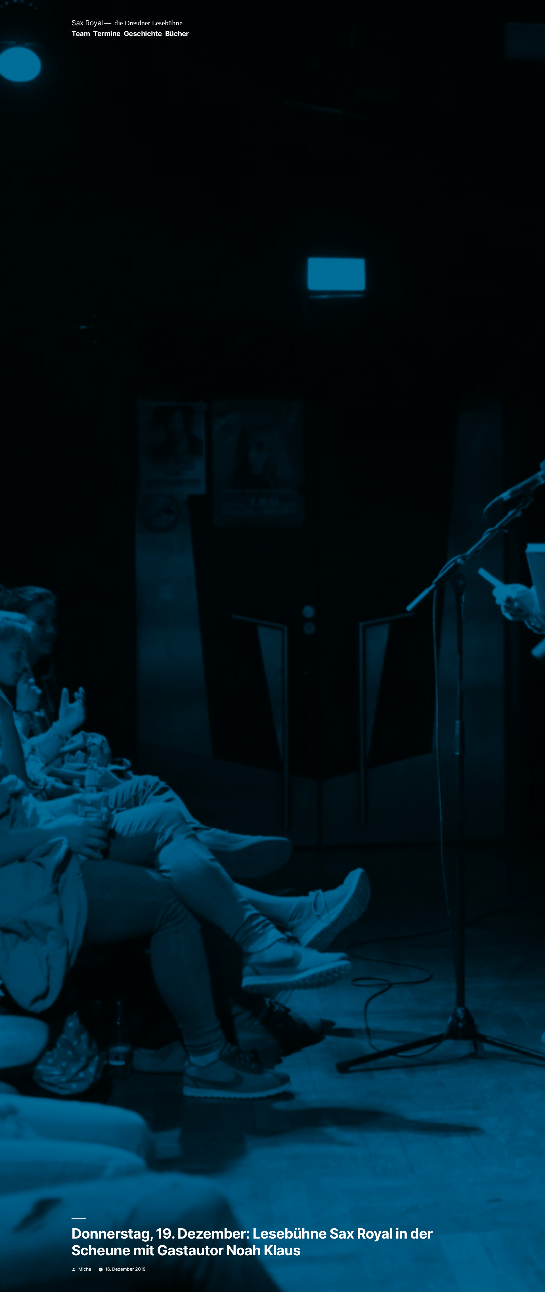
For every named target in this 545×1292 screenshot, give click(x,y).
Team (81, 33)
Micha (84, 1269)
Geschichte (143, 33)
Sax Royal (87, 22)
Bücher (177, 33)
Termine (107, 33)
